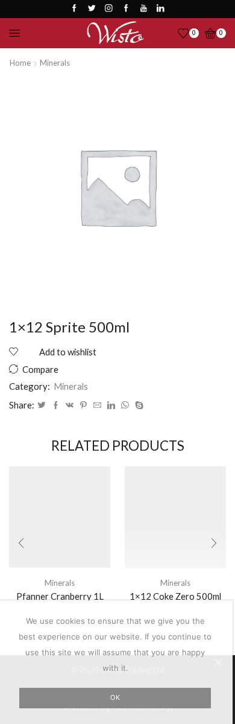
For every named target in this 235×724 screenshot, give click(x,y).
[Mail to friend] (97, 405)
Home (20, 63)
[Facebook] (74, 8)
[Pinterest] (83, 405)
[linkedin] (111, 405)
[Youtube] (144, 8)
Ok (115, 697)
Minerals (55, 63)
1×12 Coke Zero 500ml (175, 596)
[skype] (137, 405)
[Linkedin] (160, 8)
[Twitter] (92, 8)
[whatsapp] (125, 405)
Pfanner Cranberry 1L (60, 596)
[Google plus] (126, 8)
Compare (40, 369)
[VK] (70, 405)
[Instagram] (109, 8)
